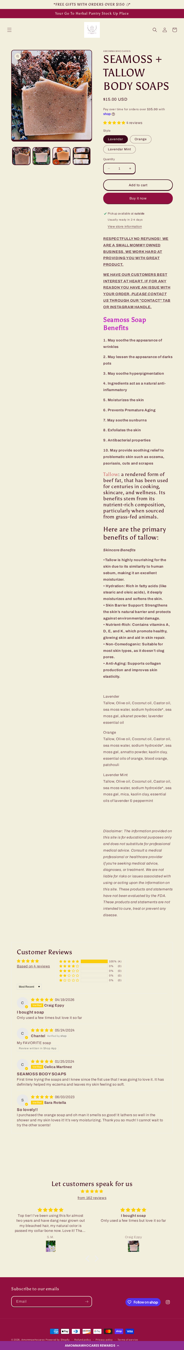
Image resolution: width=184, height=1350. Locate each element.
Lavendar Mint (119, 149)
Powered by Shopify (58, 1339)
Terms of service (128, 1339)
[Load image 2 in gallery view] (41, 156)
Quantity (109, 159)
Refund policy (82, 1339)
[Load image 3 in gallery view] (61, 156)
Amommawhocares (33, 1339)
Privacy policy (104, 1339)
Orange (141, 139)
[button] (92, 1345)
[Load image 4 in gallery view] (82, 156)
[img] (42, 1000)
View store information (125, 226)
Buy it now (138, 198)
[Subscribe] (87, 1301)
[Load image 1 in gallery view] (21, 156)
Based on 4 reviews (33, 966)
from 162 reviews (92, 1198)
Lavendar (115, 139)
